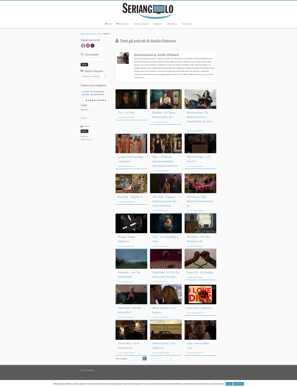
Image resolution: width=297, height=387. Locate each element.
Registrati (84, 136)
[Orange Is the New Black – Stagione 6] (131, 143)
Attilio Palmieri (97, 33)
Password (84, 118)
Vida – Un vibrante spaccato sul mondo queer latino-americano (165, 161)
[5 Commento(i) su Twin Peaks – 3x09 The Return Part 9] (145, 289)
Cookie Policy (238, 384)
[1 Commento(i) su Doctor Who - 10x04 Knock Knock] (145, 325)
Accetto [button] (229, 384)
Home (109, 24)
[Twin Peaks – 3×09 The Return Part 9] (131, 294)
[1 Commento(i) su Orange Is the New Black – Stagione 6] (145, 138)
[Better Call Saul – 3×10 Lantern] (166, 294)
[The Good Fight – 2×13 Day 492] (200, 143)
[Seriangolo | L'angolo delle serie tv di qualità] (148, 11)
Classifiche (157, 24)
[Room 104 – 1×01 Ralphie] (200, 259)
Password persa (86, 139)
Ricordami (85, 126)
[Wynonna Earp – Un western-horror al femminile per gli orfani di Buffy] (200, 99)
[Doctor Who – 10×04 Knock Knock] (131, 330)
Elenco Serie (123, 24)
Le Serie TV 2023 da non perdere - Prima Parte (93, 93)
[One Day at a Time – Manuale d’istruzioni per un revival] (200, 183)
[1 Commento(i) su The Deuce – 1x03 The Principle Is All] (214, 218)
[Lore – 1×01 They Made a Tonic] (166, 223)
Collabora (173, 24)
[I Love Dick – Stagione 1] (200, 294)
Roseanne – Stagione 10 (130, 196)
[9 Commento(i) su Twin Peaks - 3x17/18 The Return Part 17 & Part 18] (180, 254)
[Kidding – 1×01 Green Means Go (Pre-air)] (166, 99)
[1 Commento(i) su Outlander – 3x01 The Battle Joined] (145, 254)
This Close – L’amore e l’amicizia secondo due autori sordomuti (164, 201)
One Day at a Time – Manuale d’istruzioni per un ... (200, 201)
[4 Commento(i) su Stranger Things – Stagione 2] (145, 218)
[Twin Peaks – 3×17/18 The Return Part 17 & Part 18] (166, 259)
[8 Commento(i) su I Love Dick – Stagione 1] (214, 289)
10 (105, 100)
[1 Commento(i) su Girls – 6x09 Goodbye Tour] (214, 325)
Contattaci (187, 24)
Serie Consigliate (142, 24)
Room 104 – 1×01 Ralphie (200, 272)
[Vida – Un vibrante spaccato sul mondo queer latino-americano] (166, 143)
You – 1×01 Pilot (126, 112)
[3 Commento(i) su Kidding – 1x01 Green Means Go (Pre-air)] (180, 94)
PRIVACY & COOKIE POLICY (87, 370)
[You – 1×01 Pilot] (131, 99)
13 (170, 358)
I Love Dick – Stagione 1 (199, 307)
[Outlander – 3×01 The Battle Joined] (131, 259)
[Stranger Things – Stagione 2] (131, 223)
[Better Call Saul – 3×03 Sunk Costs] (166, 330)
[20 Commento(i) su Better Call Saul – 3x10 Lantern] (180, 289)
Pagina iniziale (86, 33)
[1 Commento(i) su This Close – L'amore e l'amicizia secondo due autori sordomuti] (180, 178)
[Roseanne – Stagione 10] (131, 183)
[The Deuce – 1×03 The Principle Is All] (200, 223)
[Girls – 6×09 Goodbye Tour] (200, 330)
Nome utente (85, 110)
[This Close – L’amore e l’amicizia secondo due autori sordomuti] (166, 183)
